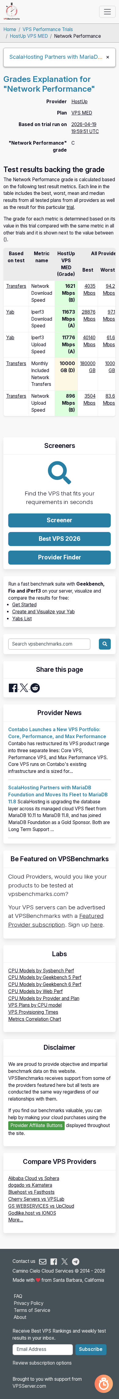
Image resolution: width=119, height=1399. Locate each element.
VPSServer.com (29, 1386)
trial (70, 207)
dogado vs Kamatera (30, 1185)
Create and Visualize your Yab (43, 612)
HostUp (79, 101)
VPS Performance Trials (48, 29)
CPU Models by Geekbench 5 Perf (44, 977)
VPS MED (81, 113)
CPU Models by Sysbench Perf (41, 971)
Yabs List (22, 619)
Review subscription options (42, 1363)
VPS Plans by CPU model (35, 1005)
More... (15, 1220)
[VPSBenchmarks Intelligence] (104, 1384)
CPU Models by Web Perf (35, 991)
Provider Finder (59, 557)
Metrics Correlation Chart (34, 1019)
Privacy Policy (28, 1303)
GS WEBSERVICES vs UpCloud (41, 1206)
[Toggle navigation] (107, 11)
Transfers (16, 286)
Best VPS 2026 (60, 538)
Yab (10, 312)
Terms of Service (32, 1310)
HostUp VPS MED (29, 36)
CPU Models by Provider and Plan (43, 998)
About (20, 1317)
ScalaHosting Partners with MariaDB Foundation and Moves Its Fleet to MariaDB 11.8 (58, 795)
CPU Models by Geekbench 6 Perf (44, 984)
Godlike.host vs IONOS (32, 1213)
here (96, 924)
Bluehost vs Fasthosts (31, 1192)
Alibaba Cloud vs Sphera (33, 1178)
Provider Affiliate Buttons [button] (36, 1125)
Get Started (24, 605)
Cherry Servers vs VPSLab (36, 1199)
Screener (59, 520)
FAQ (18, 1296)
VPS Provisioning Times (33, 1012)
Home (9, 29)
